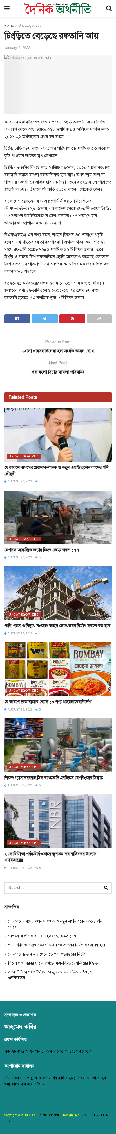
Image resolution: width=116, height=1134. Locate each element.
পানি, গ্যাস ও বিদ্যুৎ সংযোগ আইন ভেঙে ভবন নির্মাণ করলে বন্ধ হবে (57, 626)
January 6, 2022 (17, 47)
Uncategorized (30, 26)
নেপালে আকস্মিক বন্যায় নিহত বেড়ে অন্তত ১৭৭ (41, 550)
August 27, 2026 (20, 481)
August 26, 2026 (20, 633)
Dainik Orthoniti (49, 1115)
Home (9, 26)
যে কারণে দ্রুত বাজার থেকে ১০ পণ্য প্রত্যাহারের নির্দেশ (47, 702)
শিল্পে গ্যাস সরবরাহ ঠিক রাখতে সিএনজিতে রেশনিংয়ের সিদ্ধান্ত (53, 778)
